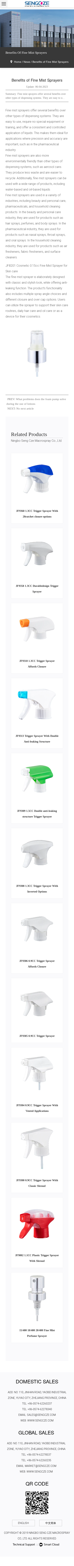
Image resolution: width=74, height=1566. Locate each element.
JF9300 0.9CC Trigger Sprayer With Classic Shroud (37, 1183)
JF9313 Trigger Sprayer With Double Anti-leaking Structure (37, 739)
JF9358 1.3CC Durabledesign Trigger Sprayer (37, 589)
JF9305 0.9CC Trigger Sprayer (37, 1036)
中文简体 (50, 1523)
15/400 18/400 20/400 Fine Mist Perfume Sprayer (37, 1333)
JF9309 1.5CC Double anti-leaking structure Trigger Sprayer (37, 814)
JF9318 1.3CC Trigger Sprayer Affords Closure (37, 664)
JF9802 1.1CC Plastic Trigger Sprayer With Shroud (37, 1258)
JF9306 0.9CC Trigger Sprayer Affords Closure (37, 964)
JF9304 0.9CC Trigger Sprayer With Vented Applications (37, 1108)
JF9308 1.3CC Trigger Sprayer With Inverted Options (37, 889)
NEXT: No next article (20, 408)
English (23, 1523)
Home (17, 61)
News (27, 61)
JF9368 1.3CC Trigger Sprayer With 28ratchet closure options (37, 514)
